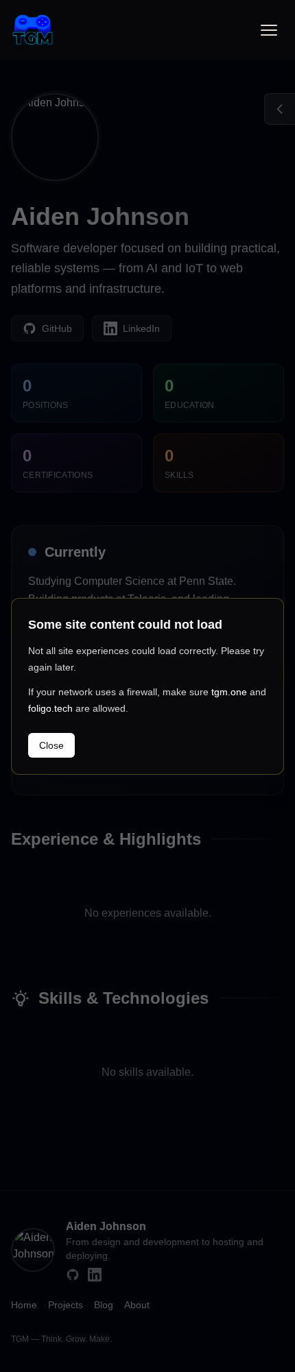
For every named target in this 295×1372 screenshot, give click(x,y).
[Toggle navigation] (269, 30)
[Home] (33, 30)
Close (51, 745)
